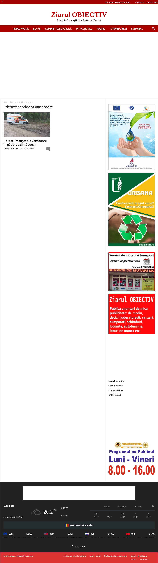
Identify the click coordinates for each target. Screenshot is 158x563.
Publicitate (152, 2)
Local (36, 28)
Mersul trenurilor (116, 381)
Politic (101, 28)
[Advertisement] (79, 55)
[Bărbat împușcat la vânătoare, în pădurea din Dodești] (27, 124)
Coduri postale (115, 386)
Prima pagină (21, 28)
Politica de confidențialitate (75, 556)
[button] (153, 28)
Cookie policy (95, 556)
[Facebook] (2, 2)
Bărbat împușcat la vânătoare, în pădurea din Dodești (26, 143)
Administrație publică (58, 28)
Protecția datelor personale (115, 556)
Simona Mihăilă (11, 148)
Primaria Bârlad (115, 390)
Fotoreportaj (118, 28)
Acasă (5, 102)
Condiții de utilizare (139, 556)
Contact (139, 2)
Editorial (137, 28)
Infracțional (84, 28)
